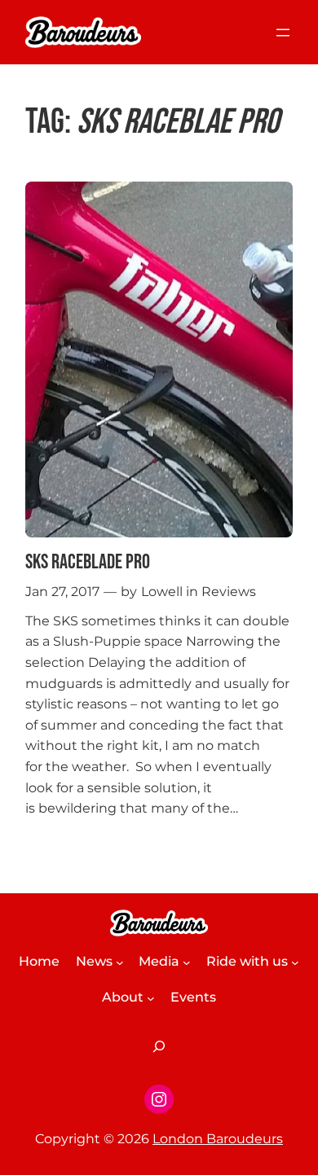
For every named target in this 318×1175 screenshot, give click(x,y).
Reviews (228, 591)
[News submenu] (120, 962)
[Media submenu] (187, 962)
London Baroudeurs (217, 1139)
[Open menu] (283, 32)
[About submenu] (151, 998)
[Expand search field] (159, 1046)
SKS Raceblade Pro (87, 562)
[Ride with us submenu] (295, 962)
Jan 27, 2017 (62, 591)
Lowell (162, 591)
